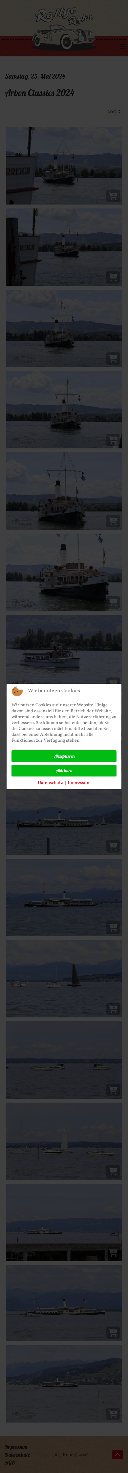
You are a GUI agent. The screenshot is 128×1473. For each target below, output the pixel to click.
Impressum (79, 783)
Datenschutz (50, 783)
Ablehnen (64, 771)
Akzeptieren (64, 756)
